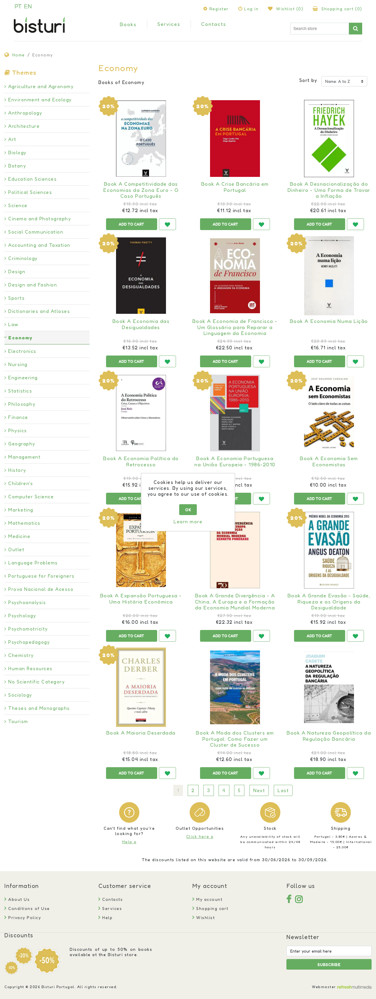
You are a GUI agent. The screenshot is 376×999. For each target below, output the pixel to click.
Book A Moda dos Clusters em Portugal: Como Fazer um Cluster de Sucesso (235, 739)
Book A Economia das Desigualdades (141, 324)
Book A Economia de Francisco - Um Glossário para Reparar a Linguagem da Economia (235, 327)
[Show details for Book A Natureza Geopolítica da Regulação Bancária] (329, 687)
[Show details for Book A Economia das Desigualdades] (141, 275)
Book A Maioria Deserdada (141, 733)
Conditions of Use (28, 908)
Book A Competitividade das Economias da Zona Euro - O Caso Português (141, 190)
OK (188, 509)
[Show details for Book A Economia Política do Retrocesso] (141, 412)
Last (283, 790)
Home (18, 54)
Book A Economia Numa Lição (329, 321)
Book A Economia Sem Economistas (329, 461)
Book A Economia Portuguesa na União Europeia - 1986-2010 (235, 461)
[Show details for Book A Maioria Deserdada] (141, 687)
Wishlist (205, 917)
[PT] (18, 6)
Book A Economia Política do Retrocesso (141, 461)
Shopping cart (212, 908)
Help (107, 917)
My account (208, 899)
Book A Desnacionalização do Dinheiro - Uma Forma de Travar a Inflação (329, 190)
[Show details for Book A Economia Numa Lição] (329, 275)
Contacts (112, 899)
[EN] (28, 6)
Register (219, 8)
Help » (129, 841)
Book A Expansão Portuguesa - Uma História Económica (141, 598)
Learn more (188, 521)
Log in (251, 8)
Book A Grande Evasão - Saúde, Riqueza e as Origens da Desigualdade (329, 602)
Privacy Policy (24, 917)
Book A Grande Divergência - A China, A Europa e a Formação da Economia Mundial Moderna (235, 602)
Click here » (200, 836)
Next (259, 790)
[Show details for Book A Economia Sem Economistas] (329, 412)
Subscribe (329, 964)
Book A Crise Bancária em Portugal (235, 187)
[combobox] (319, 29)
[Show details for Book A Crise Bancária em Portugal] (235, 138)
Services (111, 908)
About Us (18, 899)
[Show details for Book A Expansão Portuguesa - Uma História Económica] (141, 550)
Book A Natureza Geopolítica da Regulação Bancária (329, 736)
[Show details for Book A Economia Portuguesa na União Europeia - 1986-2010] (235, 412)
